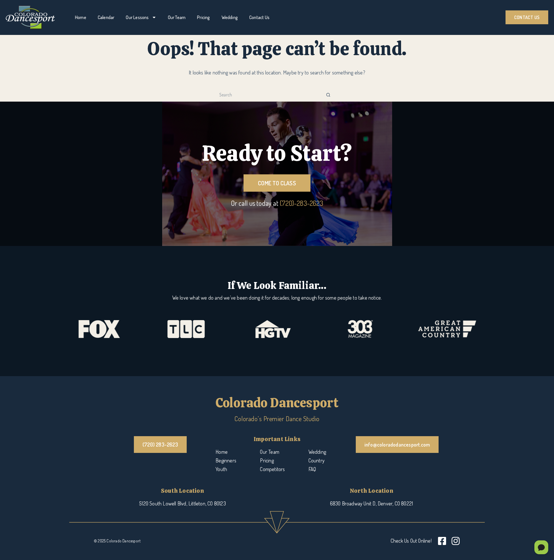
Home (80, 17)
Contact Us (259, 17)
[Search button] (328, 94)
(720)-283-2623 (301, 203)
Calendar (106, 17)
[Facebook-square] (442, 541)
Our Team (177, 17)
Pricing (203, 17)
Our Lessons (137, 17)
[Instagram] (455, 541)
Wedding (230, 17)
